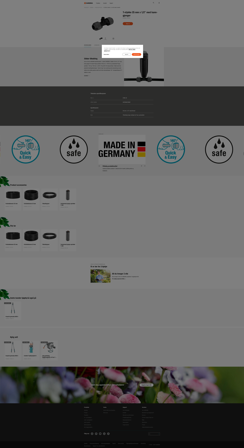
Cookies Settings (106, 54)
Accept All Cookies (136, 54)
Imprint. (108, 50)
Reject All (126, 54)
